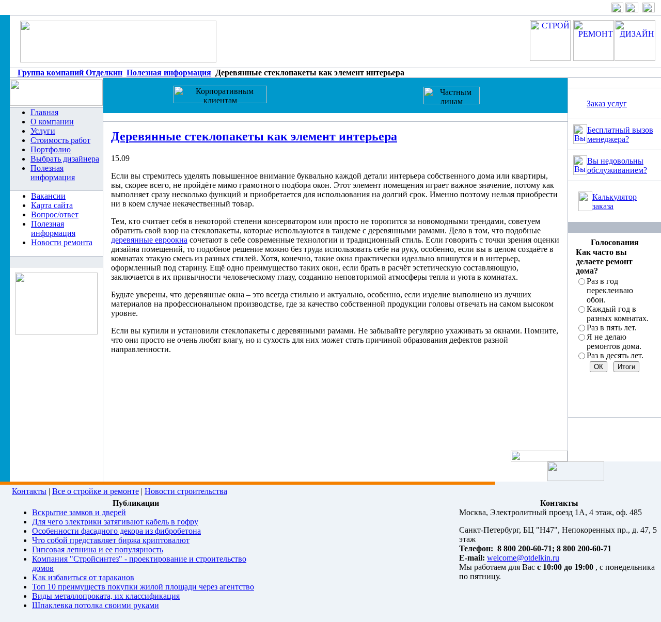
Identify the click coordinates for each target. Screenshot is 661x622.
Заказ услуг (607, 103)
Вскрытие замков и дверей (79, 512)
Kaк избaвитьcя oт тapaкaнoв (83, 577)
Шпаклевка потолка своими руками (95, 605)
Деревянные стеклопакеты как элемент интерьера (254, 136)
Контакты (29, 491)
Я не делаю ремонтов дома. (614, 341)
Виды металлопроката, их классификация (106, 596)
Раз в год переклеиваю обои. (610, 290)
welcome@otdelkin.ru (523, 557)
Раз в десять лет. (615, 355)
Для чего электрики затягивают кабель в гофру (115, 521)
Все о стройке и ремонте (95, 491)
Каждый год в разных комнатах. (618, 314)
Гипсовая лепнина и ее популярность (97, 549)
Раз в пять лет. (612, 327)
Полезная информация (169, 72)
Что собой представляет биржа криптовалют (111, 540)
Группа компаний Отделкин (70, 72)
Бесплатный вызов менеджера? (620, 134)
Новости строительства (186, 491)
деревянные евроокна (149, 239)
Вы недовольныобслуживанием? (617, 165)
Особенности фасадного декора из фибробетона (116, 531)
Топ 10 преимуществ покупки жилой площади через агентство (143, 586)
